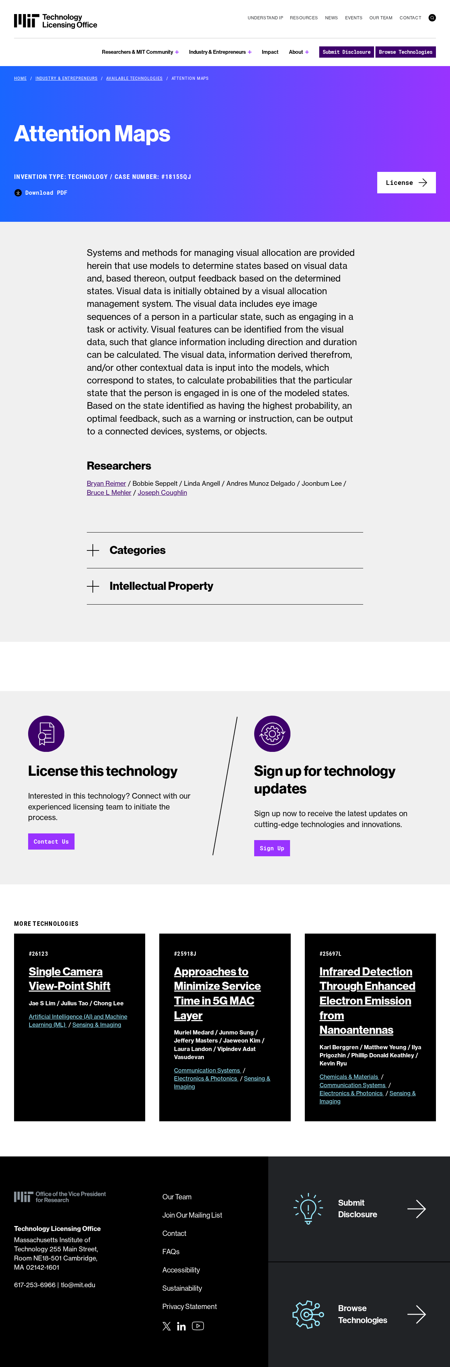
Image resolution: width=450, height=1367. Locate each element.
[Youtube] (198, 1326)
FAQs (171, 1252)
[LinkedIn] (181, 1325)
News (331, 17)
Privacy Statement (189, 1307)
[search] (432, 17)
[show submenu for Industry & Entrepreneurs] (250, 52)
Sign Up (272, 848)
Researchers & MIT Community (137, 52)
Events (353, 17)
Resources (304, 17)
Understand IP (265, 17)
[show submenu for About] (307, 52)
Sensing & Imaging (96, 1024)
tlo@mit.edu (78, 1285)
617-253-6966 (35, 1285)
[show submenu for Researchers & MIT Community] (177, 52)
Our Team (381, 17)
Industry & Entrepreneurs (217, 52)
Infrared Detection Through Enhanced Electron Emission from (368, 1001)
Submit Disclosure (347, 52)
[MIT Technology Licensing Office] (55, 21)
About (296, 52)
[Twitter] (166, 1325)
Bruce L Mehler (109, 492)
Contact (411, 17)
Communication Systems (207, 1070)
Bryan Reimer (106, 483)
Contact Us (51, 841)
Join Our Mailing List (192, 1215)
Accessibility (181, 1270)
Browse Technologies (405, 52)
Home (20, 78)
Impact (270, 52)
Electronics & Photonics (206, 1078)
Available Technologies (134, 78)
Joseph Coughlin (162, 492)
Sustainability (182, 1288)
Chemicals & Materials (349, 1076)
